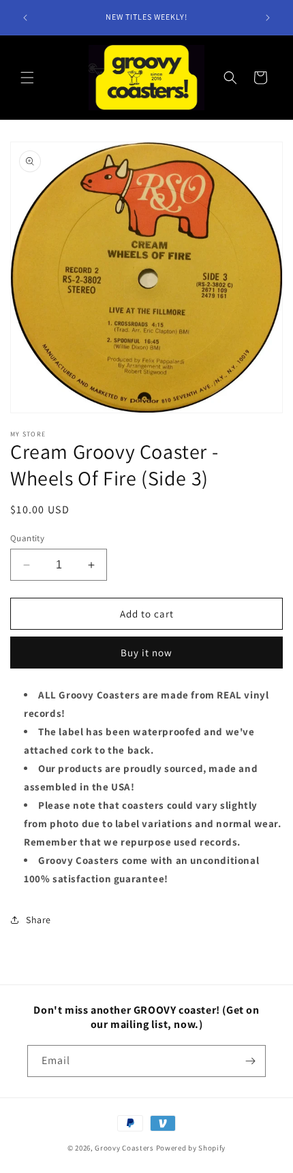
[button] (27, 78)
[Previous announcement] (25, 18)
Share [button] (38, 920)
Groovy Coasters (125, 1148)
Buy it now (146, 652)
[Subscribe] (250, 1061)
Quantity (27, 538)
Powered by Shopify (191, 1148)
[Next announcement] (268, 18)
